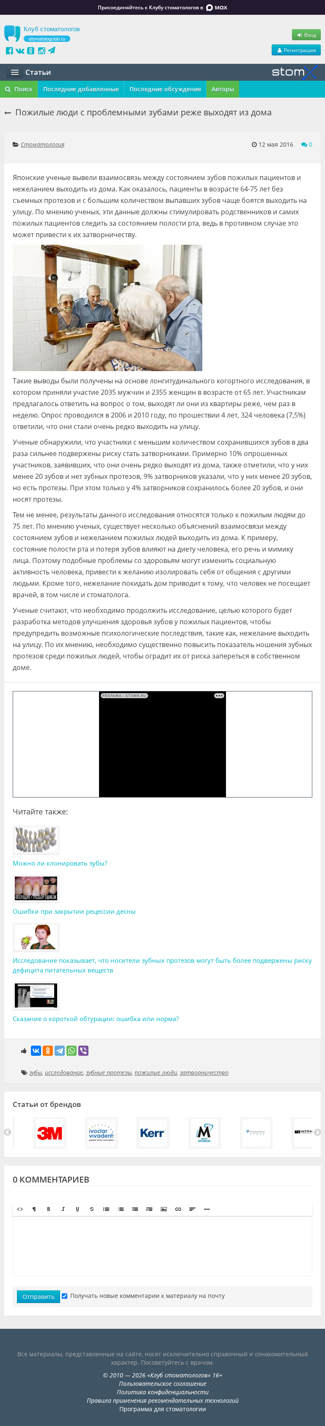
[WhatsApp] (71, 1051)
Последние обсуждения (165, 89)
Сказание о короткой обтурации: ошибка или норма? (96, 1018)
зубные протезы (109, 1072)
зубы (35, 1072)
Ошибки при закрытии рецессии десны (74, 911)
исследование (64, 1072)
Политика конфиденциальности (163, 1392)
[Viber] (83, 1051)
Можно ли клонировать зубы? (60, 863)
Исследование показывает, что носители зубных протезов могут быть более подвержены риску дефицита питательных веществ (162, 965)
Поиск (23, 89)
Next (317, 1132)
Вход (309, 34)
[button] (20, 1209)
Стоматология (42, 144)
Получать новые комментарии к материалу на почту (147, 1296)
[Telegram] (60, 1051)
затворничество (204, 1072)
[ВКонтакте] (36, 1051)
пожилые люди (156, 1072)
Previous (7, 1132)
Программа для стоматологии (162, 1409)
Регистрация (299, 49)
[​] (162, 1246)
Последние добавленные (81, 89)
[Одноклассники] (48, 1051)
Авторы (223, 89)
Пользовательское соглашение (163, 1384)
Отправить (38, 1296)
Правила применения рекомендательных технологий (163, 1400)
